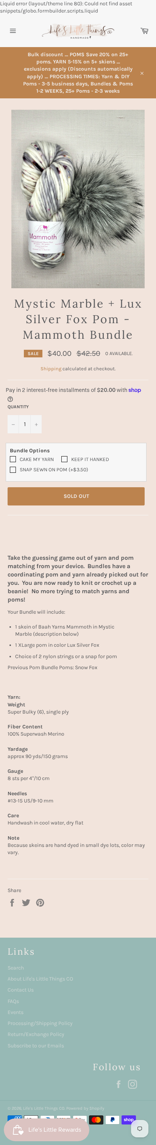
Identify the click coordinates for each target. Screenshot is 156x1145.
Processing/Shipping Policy (40, 1023)
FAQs (13, 1001)
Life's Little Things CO (43, 1108)
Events (15, 1012)
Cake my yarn (37, 459)
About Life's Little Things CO (40, 979)
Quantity (18, 406)
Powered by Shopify (85, 1108)
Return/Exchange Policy (36, 1034)
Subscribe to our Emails (36, 1045)
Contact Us (21, 990)
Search (16, 968)
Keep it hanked (90, 459)
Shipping (51, 368)
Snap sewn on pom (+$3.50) (54, 469)
